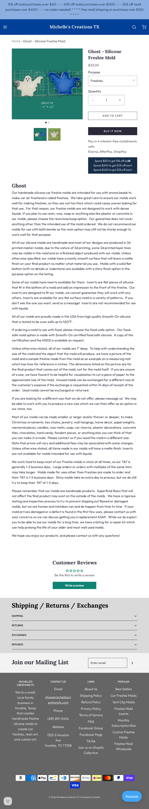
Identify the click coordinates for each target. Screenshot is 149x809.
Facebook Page (91, 735)
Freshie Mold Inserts (123, 711)
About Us (90, 689)
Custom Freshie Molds (123, 734)
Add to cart (113, 115)
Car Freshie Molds (123, 695)
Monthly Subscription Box (124, 723)
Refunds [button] (17, 644)
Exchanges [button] (19, 635)
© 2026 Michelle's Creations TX (64, 797)
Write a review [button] (74, 585)
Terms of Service (91, 715)
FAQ (91, 721)
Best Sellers (123, 689)
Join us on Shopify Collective (91, 750)
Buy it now (113, 131)
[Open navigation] (5, 27)
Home (16, 41)
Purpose (94, 72)
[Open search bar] (134, 27)
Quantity (94, 91)
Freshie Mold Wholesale (123, 746)
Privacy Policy (91, 709)
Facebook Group (91, 728)
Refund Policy (91, 702)
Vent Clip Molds (123, 702)
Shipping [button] (17, 616)
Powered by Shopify (90, 797)
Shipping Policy (91, 695)
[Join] (132, 663)
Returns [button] (17, 625)
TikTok (91, 741)
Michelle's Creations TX (74, 27)
